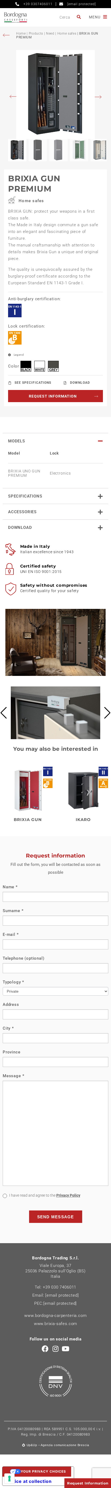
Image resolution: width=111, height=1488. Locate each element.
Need (50, 33)
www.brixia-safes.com (55, 1323)
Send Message (55, 1217)
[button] (3, 713)
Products (36, 33)
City (8, 1028)
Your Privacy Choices (43, 1471)
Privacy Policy (68, 1195)
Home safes (67, 33)
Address (11, 1004)
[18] (9, 1478)
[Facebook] (45, 1348)
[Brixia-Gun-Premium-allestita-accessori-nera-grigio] (55, 94)
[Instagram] (55, 1348)
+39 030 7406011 (59, 1287)
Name (10, 887)
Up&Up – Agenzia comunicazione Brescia (58, 1445)
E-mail (11, 934)
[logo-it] (15, 17)
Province (11, 1052)
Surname (13, 910)
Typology (13, 982)
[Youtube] (65, 1348)
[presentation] (14, 97)
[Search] (79, 17)
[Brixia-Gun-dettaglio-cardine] (55, 737)
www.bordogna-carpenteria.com (55, 1315)
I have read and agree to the (44, 1195)
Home (21, 33)
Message (13, 1075)
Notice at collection (29, 1481)
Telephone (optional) (23, 958)
